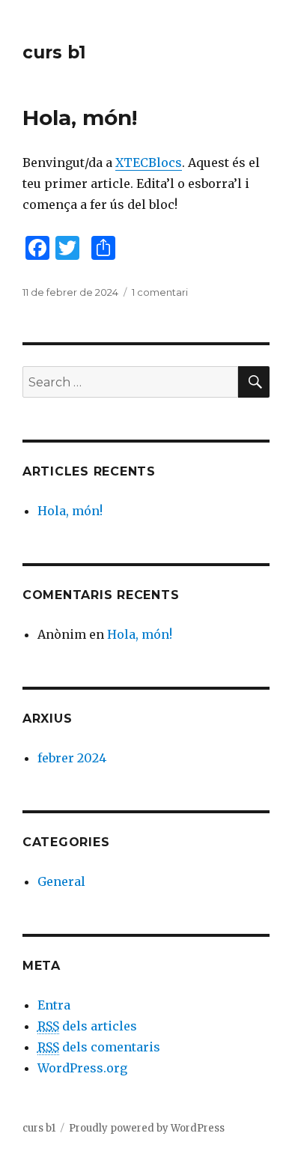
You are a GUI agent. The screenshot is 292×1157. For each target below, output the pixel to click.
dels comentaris (98, 1046)
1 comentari (160, 292)
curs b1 (54, 52)
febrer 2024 (71, 757)
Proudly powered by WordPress (147, 1128)
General (61, 881)
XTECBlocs (148, 162)
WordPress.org (82, 1067)
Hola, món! (79, 117)
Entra (53, 1004)
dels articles (87, 1025)
